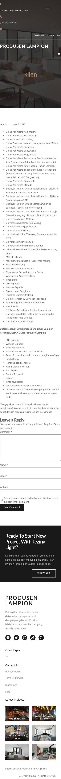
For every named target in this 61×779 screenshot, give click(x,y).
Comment (6, 431)
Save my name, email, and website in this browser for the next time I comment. (31, 500)
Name (4, 464)
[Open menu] (59, 54)
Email (3, 475)
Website (4, 487)
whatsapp (43, 573)
